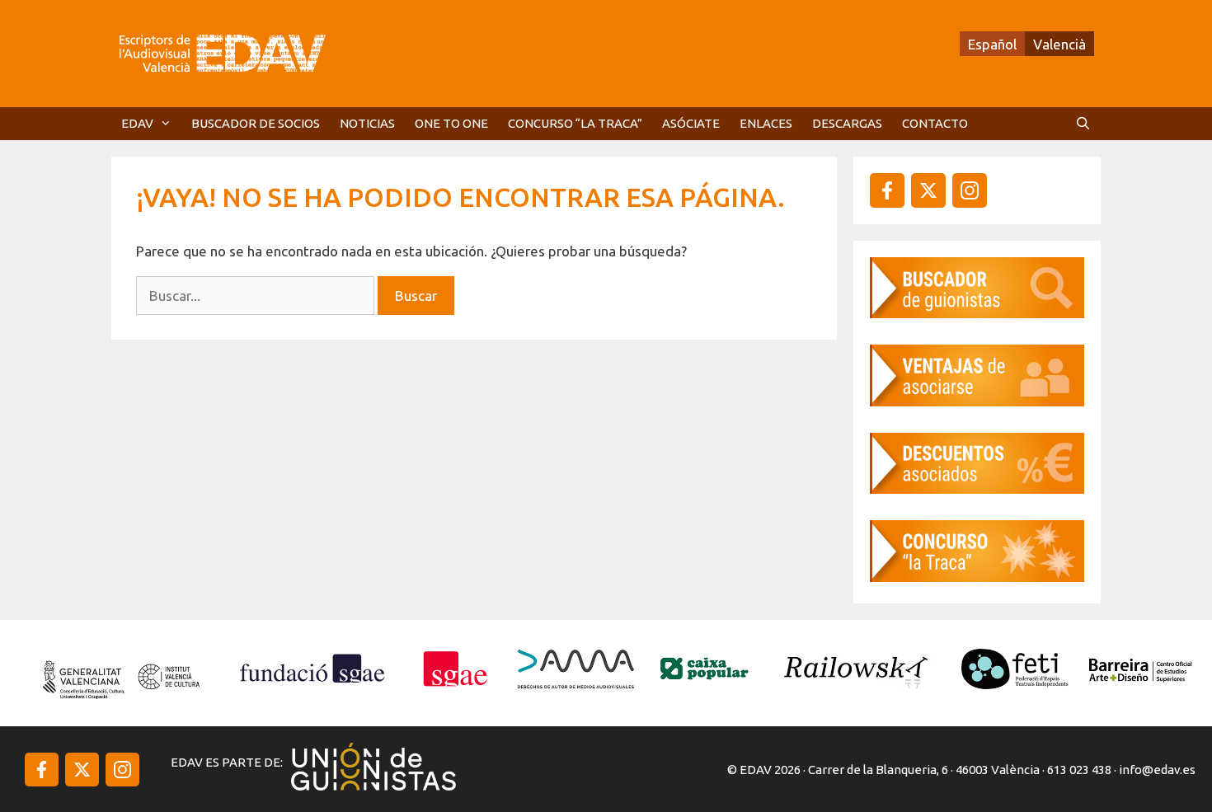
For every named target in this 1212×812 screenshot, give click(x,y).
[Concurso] (977, 576)
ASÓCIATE (691, 123)
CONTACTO (935, 123)
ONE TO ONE (451, 123)
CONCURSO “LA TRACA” (575, 123)
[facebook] (887, 190)
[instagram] (928, 190)
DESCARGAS (847, 123)
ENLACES (766, 123)
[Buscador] (977, 313)
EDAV (137, 123)
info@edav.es (1157, 770)
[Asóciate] (977, 401)
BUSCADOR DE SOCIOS (255, 123)
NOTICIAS (367, 123)
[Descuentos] (977, 488)
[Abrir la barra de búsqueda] (1083, 123)
